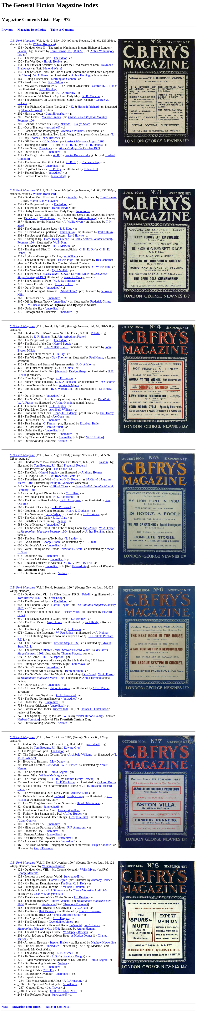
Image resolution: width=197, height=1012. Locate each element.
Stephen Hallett (58, 942)
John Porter (83, 211)
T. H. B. (54, 778)
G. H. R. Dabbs (92, 144)
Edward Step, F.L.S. (66, 643)
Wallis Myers (88, 869)
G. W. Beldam (101, 266)
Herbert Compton (28, 719)
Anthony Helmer (91, 472)
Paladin (22, 51)
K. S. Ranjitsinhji (63, 496)
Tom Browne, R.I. (45, 465)
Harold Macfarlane (88, 803)
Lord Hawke (76, 235)
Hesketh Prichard (88, 106)
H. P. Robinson (65, 782)
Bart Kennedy (47, 911)
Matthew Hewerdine (103, 942)
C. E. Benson (64, 378)
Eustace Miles (71, 611)
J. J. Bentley (78, 618)
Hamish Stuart (54, 427)
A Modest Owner (81, 935)
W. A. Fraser (41, 75)
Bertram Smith (74, 670)
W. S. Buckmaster (64, 280)
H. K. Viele (50, 141)
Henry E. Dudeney (65, 413)
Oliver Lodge (56, 597)
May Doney (57, 761)
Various (62, 440)
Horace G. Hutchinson (94, 709)
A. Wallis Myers (73, 221)
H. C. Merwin (61, 246)
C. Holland (72, 493)
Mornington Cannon (63, 78)
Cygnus (61, 521)
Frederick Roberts (75, 465)
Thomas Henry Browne (44, 137)
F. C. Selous (55, 82)
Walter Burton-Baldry (78, 155)
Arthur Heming (80, 75)
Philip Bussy (67, 232)
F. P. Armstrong (65, 92)
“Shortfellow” (68, 291)
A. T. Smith (89, 542)
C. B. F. (71, 162)
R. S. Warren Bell (62, 388)
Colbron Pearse (106, 782)
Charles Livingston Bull (48, 893)
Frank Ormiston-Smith (67, 914)
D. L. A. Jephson (65, 381)
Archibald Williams (72, 131)
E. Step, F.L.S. (64, 284)
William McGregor (50, 775)
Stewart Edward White (75, 273)
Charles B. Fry (90, 162)
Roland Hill (91, 169)
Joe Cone (58, 416)
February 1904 (44, 531)
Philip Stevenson (60, 688)
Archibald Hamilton (72, 887)
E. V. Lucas (31, 305)
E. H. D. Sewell (61, 507)
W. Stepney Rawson (75, 932)
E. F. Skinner (42, 336)
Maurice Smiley (51, 117)
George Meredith (28, 873)
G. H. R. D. (69, 144)
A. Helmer (101, 632)
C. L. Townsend (66, 695)
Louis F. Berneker (90, 911)
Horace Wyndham (69, 810)
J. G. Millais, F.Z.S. (56, 347)
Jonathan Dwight (73, 956)
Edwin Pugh (65, 259)
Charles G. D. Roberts (67, 479)
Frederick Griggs (100, 301)
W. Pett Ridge (64, 632)
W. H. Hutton (94, 437)
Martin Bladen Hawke (43, 200)
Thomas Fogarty (71, 653)
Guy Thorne (59, 357)
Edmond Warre (52, 68)
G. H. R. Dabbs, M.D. (63, 991)
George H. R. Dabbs (104, 85)
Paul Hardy (96, 357)
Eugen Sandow (101, 844)
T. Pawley (71, 538)
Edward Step (80, 566)
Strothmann (49, 904)
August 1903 (84, 141)
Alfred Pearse (101, 688)
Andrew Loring (80, 792)
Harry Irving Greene (56, 239)
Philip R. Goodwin (61, 482)
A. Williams (71, 256)
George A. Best (78, 817)
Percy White (53, 514)
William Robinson (44, 44)
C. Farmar (49, 423)
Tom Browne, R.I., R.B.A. (66, 51)
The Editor (60, 58)
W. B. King (60, 242)
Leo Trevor (53, 987)
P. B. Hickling (48, 89)
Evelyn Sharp (82, 124)
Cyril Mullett (60, 270)
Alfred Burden (73, 813)
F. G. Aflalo (83, 364)
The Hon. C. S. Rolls (73, 883)
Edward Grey (72, 747)
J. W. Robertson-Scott (61, 476)
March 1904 (42, 677)
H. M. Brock (103, 388)
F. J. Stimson (55, 890)
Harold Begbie (53, 61)
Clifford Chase (59, 486)
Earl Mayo (78, 663)
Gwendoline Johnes (61, 921)
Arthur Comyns (27, 820)
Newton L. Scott (72, 548)
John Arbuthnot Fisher (71, 336)
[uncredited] (52, 127)
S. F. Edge (65, 228)
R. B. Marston (91, 96)
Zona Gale (45, 148)
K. (72, 106)
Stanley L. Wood (31, 110)
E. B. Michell (65, 953)
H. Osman (74, 629)
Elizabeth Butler (89, 423)
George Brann (51, 542)
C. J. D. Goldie (64, 367)
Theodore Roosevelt (75, 904)
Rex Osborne (104, 259)
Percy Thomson (43, 848)
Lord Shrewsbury (56, 113)
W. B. (56, 155)
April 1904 (88, 890)
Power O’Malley (74, 277)
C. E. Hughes (57, 406)
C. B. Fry (55, 169)
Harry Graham (60, 900)
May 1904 (38, 928)
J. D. (55, 956)
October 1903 (79, 148)
